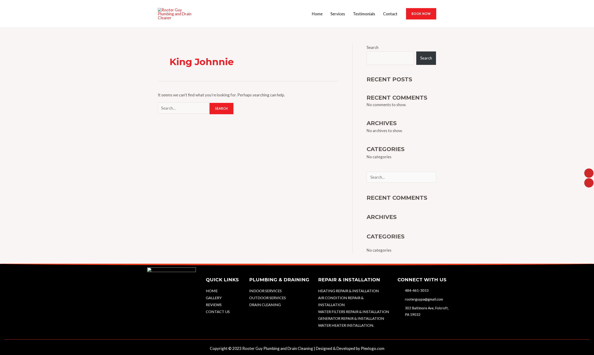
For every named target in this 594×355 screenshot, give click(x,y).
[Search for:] (184, 108)
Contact (390, 13)
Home (317, 13)
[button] (421, 13)
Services (337, 13)
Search (372, 47)
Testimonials (364, 13)
